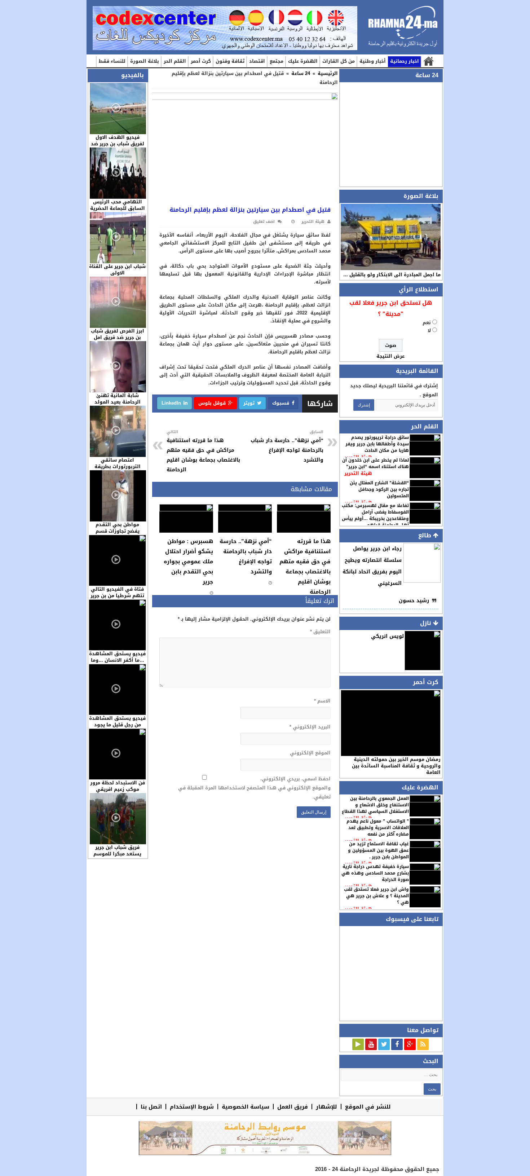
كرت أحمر (201, 61)
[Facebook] (397, 1044)
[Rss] (423, 1044)
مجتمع (276, 61)
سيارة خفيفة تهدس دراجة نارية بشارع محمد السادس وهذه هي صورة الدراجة (375, 873)
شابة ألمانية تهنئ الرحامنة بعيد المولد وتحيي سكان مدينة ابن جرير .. (117, 405)
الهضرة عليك (303, 61)
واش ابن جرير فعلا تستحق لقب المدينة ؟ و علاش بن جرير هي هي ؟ (376, 895)
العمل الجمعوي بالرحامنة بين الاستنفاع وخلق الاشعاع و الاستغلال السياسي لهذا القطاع (375, 804)
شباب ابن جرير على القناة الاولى (117, 269)
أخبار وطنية (372, 61)
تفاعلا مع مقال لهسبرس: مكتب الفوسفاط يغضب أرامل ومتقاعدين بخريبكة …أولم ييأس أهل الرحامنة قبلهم (375, 515)
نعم (427, 322)
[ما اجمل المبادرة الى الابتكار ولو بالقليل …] (391, 237)
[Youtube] (371, 1044)
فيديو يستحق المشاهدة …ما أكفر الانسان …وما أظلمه (117, 660)
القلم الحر (175, 61)
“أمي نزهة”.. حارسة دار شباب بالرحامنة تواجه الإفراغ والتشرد (287, 446)
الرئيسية (428, 61)
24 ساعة (300, 73)
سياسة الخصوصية (245, 1106)
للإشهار (326, 1106)
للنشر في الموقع (368, 1106)
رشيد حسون (414, 600)
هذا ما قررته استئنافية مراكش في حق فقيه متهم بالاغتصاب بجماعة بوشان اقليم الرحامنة (203, 451)
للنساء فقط (112, 61)
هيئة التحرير (358, 473)
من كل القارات (338, 61)
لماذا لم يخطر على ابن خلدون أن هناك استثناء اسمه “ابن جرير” (375, 463)
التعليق (320, 631)
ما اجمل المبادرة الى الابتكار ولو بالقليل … (392, 274)
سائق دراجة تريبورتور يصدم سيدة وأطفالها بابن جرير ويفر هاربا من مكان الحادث (377, 443)
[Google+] (410, 1044)
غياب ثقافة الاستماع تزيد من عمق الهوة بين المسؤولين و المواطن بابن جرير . (378, 850)
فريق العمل (292, 1106)
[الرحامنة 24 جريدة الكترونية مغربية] (402, 29)
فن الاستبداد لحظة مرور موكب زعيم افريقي (117, 786)
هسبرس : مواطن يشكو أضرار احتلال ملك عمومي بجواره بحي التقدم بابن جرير (188, 561)
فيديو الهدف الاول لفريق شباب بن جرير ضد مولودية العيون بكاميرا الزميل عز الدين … (117, 147)
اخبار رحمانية (404, 61)
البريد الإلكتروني (310, 726)
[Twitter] (384, 1044)
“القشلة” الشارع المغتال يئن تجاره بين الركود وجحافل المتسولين (379, 489)
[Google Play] (358, 1044)
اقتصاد (257, 61)
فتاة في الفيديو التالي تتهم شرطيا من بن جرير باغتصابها (117, 596)
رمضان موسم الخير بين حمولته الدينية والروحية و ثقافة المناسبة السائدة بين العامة (396, 766)
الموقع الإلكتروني (310, 752)
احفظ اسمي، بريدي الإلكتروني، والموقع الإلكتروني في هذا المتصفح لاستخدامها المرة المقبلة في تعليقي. (254, 787)
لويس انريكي (387, 636)
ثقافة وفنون (230, 61)
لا (429, 330)
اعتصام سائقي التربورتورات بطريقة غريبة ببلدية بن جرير (117, 466)
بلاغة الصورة (144, 61)
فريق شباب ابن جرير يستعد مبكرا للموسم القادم (117, 854)
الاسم (322, 700)
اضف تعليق (264, 221)
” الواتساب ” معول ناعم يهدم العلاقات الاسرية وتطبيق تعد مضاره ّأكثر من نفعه (377, 827)
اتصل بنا (151, 1106)
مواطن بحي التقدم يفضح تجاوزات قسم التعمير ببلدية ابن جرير (117, 531)
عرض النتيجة (390, 356)
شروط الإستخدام (192, 1106)
